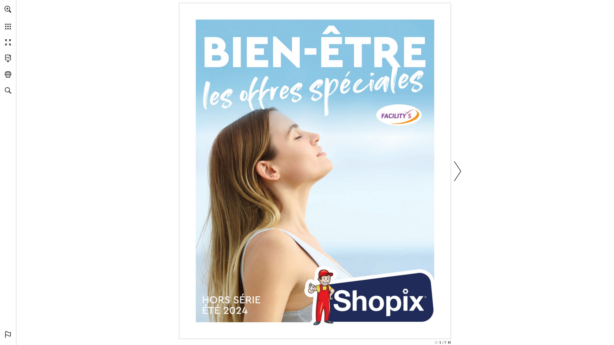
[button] (8, 9)
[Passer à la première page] (436, 342)
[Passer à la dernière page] (449, 342)
